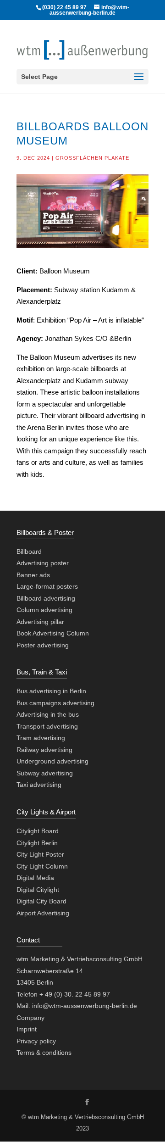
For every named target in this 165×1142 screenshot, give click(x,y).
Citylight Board (37, 831)
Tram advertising (40, 737)
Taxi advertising (38, 784)
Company (30, 1017)
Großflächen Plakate (92, 158)
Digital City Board (41, 901)
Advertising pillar (40, 621)
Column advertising (44, 609)
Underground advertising (52, 761)
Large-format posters (47, 586)
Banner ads (33, 575)
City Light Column (42, 866)
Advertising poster (42, 563)
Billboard (29, 551)
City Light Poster (40, 854)
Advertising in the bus (47, 714)
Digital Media (35, 877)
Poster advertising (42, 645)
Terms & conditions (44, 1052)
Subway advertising (44, 773)
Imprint (26, 1029)
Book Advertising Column (52, 633)
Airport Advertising (42, 913)
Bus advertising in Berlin (51, 691)
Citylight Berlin (37, 843)
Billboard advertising (45, 598)
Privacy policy (36, 1041)
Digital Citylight (37, 889)
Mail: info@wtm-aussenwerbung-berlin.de (76, 1005)
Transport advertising (47, 726)
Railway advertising (44, 749)
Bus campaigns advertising (55, 703)
